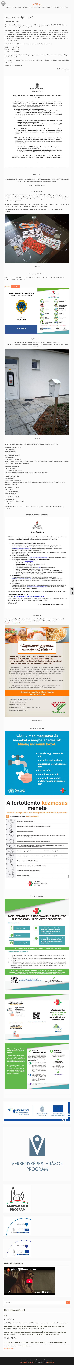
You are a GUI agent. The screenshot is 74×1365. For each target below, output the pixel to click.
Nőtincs (37, 4)
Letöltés (15, 286)
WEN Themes (50, 1362)
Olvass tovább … (9, 1348)
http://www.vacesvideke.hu (13, 623)
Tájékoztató (7, 286)
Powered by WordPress (27, 1362)
